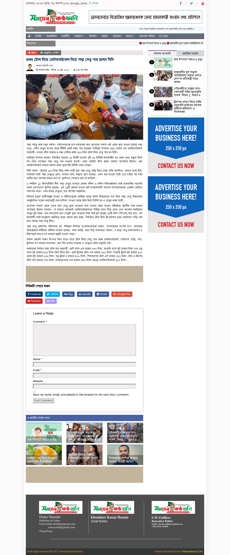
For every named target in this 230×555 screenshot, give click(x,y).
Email (37, 370)
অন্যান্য (129, 36)
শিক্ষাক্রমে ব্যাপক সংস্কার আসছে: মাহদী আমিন (123, 460)
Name (37, 359)
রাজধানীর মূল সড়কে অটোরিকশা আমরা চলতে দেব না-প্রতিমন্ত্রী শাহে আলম (194, 43)
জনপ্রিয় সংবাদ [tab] (190, 53)
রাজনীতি (65, 36)
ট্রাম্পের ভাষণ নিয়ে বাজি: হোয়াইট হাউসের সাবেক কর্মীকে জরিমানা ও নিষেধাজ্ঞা (188, 107)
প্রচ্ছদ (33, 52)
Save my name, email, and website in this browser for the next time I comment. (81, 394)
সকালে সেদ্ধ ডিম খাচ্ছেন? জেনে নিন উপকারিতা (42, 460)
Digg (70, 294)
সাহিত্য (104, 36)
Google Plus (123, 294)
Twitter (53, 294)
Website (38, 381)
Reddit (103, 294)
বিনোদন (93, 36)
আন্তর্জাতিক (51, 36)
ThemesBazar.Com (192, 551)
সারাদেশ (78, 36)
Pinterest (35, 301)
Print (52, 301)
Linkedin (86, 294)
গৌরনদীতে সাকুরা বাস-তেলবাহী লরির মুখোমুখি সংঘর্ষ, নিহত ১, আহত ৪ (123, 436)
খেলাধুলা (117, 36)
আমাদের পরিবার (147, 36)
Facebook (35, 294)
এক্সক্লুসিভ (47, 52)
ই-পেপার (93, 3)
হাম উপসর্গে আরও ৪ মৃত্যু (144, 43)
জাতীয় (38, 36)
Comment (40, 321)
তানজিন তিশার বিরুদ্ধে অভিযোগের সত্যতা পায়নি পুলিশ (83, 458)
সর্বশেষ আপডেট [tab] (162, 53)
